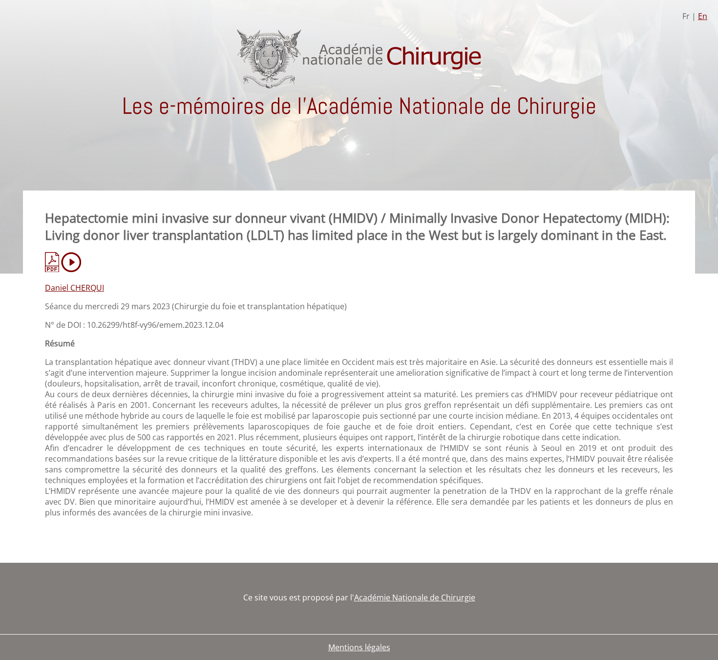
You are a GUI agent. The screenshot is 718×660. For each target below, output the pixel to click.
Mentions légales (359, 647)
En (702, 16)
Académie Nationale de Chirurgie (414, 597)
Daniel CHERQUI (74, 287)
